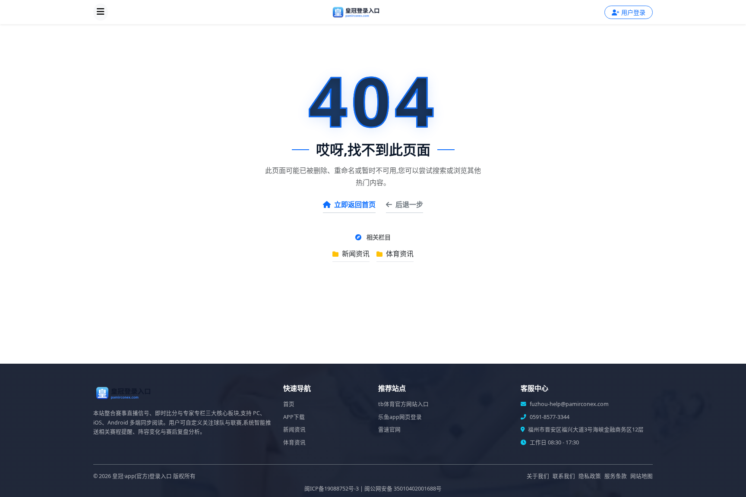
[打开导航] (100, 12)
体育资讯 (399, 253)
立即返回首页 (355, 204)
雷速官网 (389, 429)
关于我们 (538, 476)
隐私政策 (589, 476)
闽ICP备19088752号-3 (331, 488)
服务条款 (615, 476)
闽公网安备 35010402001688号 (403, 488)
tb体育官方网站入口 (403, 404)
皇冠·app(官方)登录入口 (142, 476)
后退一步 (409, 204)
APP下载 (294, 417)
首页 (288, 404)
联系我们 (564, 476)
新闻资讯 (355, 253)
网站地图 (641, 476)
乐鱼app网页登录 (400, 417)
